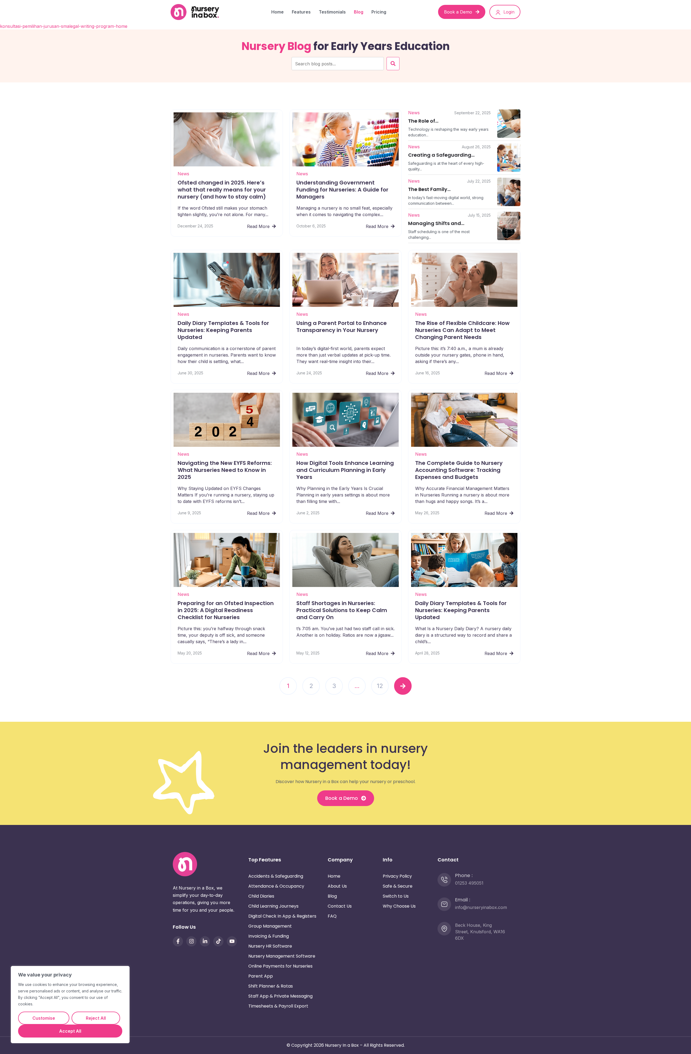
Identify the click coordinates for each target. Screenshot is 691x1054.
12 (380, 685)
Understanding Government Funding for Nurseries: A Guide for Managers (342, 190)
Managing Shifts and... (436, 223)
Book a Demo (458, 12)
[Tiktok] (218, 941)
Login (508, 12)
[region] (70, 1004)
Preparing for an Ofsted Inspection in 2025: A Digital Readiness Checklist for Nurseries (226, 610)
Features (301, 12)
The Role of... (423, 121)
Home (277, 12)
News (183, 173)
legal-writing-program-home (98, 26)
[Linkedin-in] (205, 941)
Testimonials (332, 12)
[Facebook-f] (178, 941)
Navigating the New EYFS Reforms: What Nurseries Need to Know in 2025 (225, 470)
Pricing (378, 12)
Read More (259, 226)
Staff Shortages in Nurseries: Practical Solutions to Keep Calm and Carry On (341, 610)
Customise (43, 1018)
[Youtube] (232, 941)
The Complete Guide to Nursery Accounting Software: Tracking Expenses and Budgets (459, 470)
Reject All (96, 1018)
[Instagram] (191, 941)
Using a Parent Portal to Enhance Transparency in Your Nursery (341, 326)
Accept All (70, 1031)
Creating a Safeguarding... (441, 155)
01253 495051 (469, 882)
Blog (358, 12)
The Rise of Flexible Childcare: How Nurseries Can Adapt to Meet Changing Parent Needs (462, 330)
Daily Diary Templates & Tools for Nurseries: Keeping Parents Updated (223, 330)
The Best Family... (429, 189)
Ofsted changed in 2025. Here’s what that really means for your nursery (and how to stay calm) (222, 190)
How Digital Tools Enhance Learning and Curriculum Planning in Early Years (345, 470)
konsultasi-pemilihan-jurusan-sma (34, 26)
